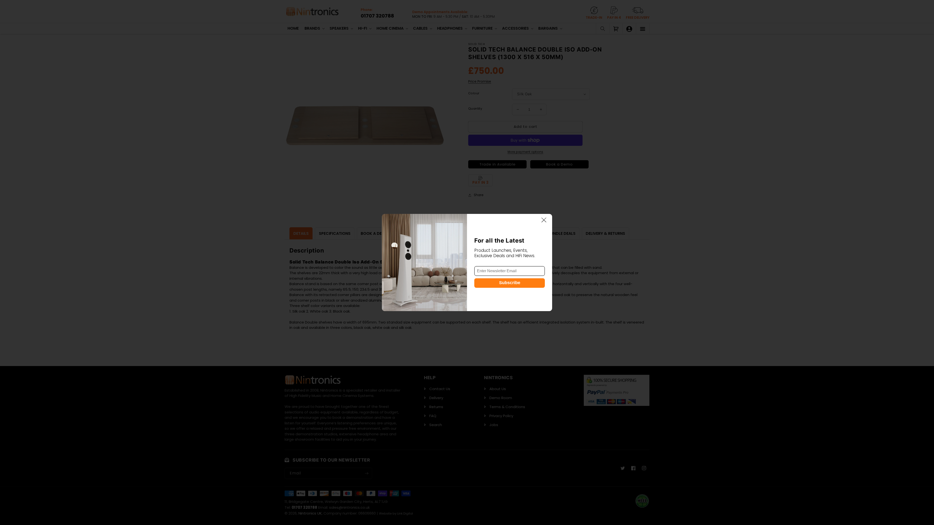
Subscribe (509, 282)
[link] (424, 262)
